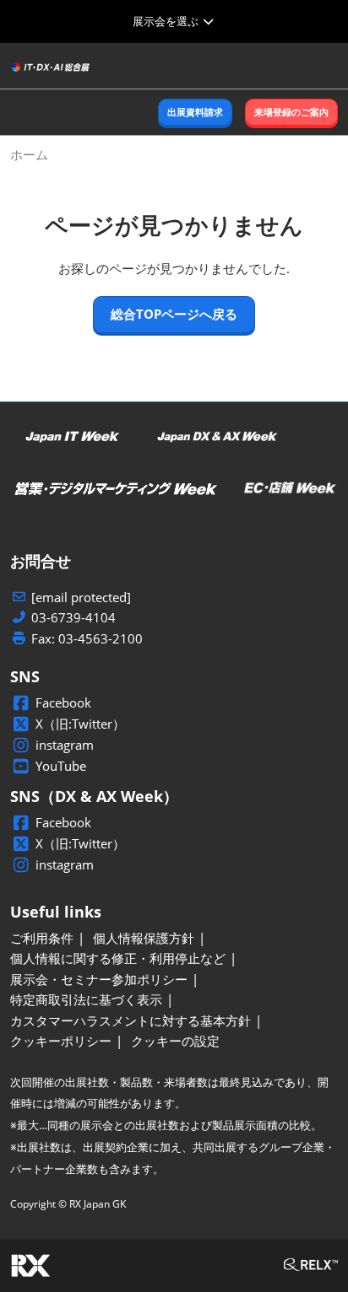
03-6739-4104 (73, 618)
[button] (195, 113)
